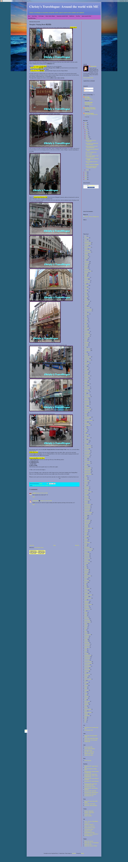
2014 (86, 124)
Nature (86, 515)
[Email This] (49, 483)
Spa (85, 610)
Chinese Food (87, 301)
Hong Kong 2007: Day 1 (89, 795)
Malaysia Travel (88, 472)
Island (86, 421)
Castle (86, 290)
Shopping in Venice (88, 830)
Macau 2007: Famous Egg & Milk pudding (91, 801)
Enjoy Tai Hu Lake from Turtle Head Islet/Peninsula (92, 147)
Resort (86, 579)
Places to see (87, 556)
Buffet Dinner (87, 277)
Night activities (87, 520)
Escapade (86, 337)
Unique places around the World (62, 16)
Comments (87, 90)
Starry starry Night (89, 102)
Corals (86, 312)
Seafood (86, 593)
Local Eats (87, 448)
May (87, 133)
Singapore (86, 602)
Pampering (87, 536)
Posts (86, 88)
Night (86, 518)
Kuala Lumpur (87, 437)
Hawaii (86, 385)
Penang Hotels (87, 542)
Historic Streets (87, 396)
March (87, 137)
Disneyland (87, 328)
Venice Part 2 (87, 823)
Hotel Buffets (87, 407)
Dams (86, 323)
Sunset (86, 628)
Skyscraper (87, 606)
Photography (87, 553)
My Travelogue (41, 16)
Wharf (86, 710)
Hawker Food (87, 387)
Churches (86, 304)
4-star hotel (87, 237)
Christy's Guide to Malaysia (50, 16)
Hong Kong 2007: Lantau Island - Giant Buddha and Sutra (91, 784)
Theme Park (87, 642)
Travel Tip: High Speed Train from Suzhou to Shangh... (91, 167)
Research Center (88, 575)
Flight (86, 361)
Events (86, 341)
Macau (86, 464)
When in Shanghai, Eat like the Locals (91, 162)
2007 (86, 179)
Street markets (87, 620)
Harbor (86, 382)
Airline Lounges (88, 247)
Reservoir (86, 577)
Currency (86, 321)
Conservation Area (88, 310)
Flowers (86, 364)
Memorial (86, 490)
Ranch (86, 568)
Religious (86, 572)
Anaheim (86, 253)
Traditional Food (88, 655)
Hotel (86, 406)
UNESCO (86, 675)
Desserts (86, 325)
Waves (86, 706)
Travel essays (87, 660)
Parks (86, 537)
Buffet (86, 275)
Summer (86, 625)
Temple (86, 639)
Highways (86, 390)
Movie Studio (87, 499)
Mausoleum (87, 487)
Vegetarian (87, 690)
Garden (86, 369)
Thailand (86, 641)
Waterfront (87, 704)
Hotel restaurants (88, 409)
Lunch (86, 458)
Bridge (86, 274)
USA (85, 683)
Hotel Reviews (71, 16)
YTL (85, 720)
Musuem (86, 502)
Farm (86, 352)
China (36, 485)
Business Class (87, 280)
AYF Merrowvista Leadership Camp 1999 (91, 728)
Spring (86, 614)
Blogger (82, 853)
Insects (86, 415)
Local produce (87, 450)
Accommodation (88, 244)
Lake (85, 439)
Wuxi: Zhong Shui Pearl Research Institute (92, 149)
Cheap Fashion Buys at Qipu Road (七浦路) (92, 159)
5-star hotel (87, 241)
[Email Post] (47, 483)
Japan (86, 428)
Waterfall (86, 703)
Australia (86, 264)
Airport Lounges (88, 252)
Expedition (87, 342)
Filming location (88, 356)
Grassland (86, 377)
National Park (87, 509)
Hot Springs (87, 404)
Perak (86, 545)
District (86, 329)
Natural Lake (87, 510)
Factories (86, 345)
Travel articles (87, 658)
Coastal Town (87, 307)
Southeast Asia (87, 609)
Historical (86, 398)
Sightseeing (87, 601)
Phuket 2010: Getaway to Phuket (91, 845)
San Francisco (87, 588)
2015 (86, 122)
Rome (86, 587)
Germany (86, 372)
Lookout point (87, 455)
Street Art (86, 617)
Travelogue (87, 671)
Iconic (86, 414)
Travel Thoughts (88, 666)
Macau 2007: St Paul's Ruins (90, 803)
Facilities (86, 344)
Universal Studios (88, 679)
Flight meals (87, 363)
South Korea (87, 607)
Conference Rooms (88, 309)
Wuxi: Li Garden (89, 154)
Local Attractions (88, 447)
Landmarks (87, 441)
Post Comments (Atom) (39, 547)
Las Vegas (86, 442)
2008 (86, 177)
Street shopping (87, 622)
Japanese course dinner (89, 755)
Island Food (87, 423)
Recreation (87, 569)
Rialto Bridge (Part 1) (89, 835)
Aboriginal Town (88, 242)
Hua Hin (86, 412)
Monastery (86, 493)
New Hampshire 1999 (89, 730)
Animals (86, 255)
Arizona (86, 258)
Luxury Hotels (87, 461)
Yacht (86, 718)
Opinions (86, 529)
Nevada (86, 517)
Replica (86, 574)
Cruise (86, 317)
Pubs (85, 564)
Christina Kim (35, 500)
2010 (86, 174)
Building (86, 279)
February (88, 138)
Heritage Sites (87, 388)
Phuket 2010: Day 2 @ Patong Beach (92, 842)
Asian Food (87, 261)
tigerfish (34, 493)
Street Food (87, 618)
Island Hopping (87, 425)
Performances (87, 547)
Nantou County (87, 507)
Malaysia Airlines (88, 468)
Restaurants (87, 580)
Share (26, 730)
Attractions (87, 263)
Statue (86, 615)
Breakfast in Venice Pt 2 (89, 824)
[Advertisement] (54, 534)
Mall (85, 475)
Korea (86, 436)
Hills (85, 393)
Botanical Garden (88, 271)
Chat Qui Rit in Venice (89, 829)
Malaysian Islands (88, 474)
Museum (86, 501)
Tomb (86, 648)
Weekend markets (88, 709)
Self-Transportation (88, 595)
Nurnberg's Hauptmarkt (89, 811)
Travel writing (87, 669)
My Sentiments (87, 506)
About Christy (34, 16)
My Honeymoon (88, 504)
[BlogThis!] (51, 483)
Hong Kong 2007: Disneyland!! (90, 794)
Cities (38, 485)
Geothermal (87, 371)
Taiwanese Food (88, 634)
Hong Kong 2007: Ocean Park (90, 790)
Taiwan (86, 633)
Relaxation (87, 571)
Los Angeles (87, 456)
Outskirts (86, 531)
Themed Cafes (87, 644)
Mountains (86, 496)
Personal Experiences (89, 548)
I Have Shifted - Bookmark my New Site (91, 115)
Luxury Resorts (87, 463)
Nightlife (86, 525)
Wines (86, 717)
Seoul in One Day (88, 760)
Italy (85, 426)
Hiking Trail (87, 391)
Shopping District (88, 598)
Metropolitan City (88, 491)
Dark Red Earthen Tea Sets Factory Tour (91, 141)
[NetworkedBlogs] (91, 185)
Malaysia (86, 466)
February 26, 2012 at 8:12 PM (42, 493)
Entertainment (87, 334)
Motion (86, 495)
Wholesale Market (88, 712)
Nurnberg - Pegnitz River (89, 812)
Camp (86, 287)
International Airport (88, 420)
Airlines (86, 248)
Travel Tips (78, 16)
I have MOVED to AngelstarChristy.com (89, 98)
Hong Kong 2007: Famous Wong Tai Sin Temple (91, 779)
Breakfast (86, 272)
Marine (86, 479)
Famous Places (87, 348)
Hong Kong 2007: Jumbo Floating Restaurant (91, 789)
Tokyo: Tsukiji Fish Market (90, 748)
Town (86, 652)
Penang (86, 541)
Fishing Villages (88, 360)
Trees (86, 672)
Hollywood (87, 399)
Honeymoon (87, 401)
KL (85, 433)
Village (86, 693)
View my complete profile (88, 77)
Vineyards (86, 696)
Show (86, 599)
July (87, 129)
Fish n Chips (87, 358)
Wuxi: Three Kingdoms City (91, 152)
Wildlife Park (87, 715)
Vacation (86, 685)
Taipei (86, 631)
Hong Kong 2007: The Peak (90, 786)
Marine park (87, 480)
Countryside (87, 314)
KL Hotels (86, 434)
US (85, 680)
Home (29, 16)
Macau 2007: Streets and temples (91, 805)
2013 (86, 126)
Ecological (87, 333)
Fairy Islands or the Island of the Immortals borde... (92, 144)
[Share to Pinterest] (54, 483)
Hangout (86, 380)
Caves (86, 293)
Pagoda (86, 533)
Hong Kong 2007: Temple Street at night (91, 766)
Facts (85, 347)
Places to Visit (87, 558)
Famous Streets (42, 485)
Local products (87, 452)
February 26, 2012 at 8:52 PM (46, 500)
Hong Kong (87, 402)
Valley (86, 688)
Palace (86, 534)
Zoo (85, 722)
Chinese (86, 299)
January (87, 169)
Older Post (77, 545)
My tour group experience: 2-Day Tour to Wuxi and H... (92, 156)
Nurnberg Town (88, 814)
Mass (85, 485)
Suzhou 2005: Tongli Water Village (91, 738)
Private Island (87, 561)
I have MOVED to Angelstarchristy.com (88, 104)
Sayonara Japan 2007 (88, 747)
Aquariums (87, 256)
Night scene (87, 523)
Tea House (86, 637)
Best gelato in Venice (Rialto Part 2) (91, 834)
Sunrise (86, 626)
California (86, 285)
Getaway (86, 374)
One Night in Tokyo (88, 750)
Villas (86, 695)
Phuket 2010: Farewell (89, 841)
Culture (86, 320)
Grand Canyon (87, 375)
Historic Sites (87, 395)
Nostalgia (86, 526)
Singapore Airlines (88, 604)
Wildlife (86, 714)
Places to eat (87, 555)
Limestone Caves (88, 445)
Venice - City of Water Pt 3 (90, 826)
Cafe (85, 283)
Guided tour (87, 379)
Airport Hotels (87, 250)
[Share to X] (52, 483)
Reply (34, 496)
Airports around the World (86, 16)
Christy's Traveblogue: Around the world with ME (63, 6)
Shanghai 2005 (87, 741)
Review (86, 582)
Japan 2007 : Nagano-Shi (89, 751)
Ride (85, 583)
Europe (86, 339)
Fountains (86, 367)
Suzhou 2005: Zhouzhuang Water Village (91, 736)
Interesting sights (88, 417)
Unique (86, 677)
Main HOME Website (32, 18)
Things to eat (87, 647)
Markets (86, 482)
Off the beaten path (88, 528)
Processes (86, 563)
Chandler (86, 296)
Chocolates (87, 302)
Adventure (86, 245)
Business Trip (87, 282)
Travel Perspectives (88, 663)
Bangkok (86, 266)
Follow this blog (91, 187)
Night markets (87, 522)
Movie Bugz (87, 97)
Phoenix (86, 552)
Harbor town (87, 383)
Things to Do (87, 645)
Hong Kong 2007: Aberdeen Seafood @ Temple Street (91, 772)
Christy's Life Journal (89, 113)
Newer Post (32, 545)
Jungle (86, 431)
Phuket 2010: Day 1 (88, 844)
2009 (86, 175)
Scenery (86, 590)
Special (86, 612)
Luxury (86, 460)
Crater (86, 315)
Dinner (86, 326)
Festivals (86, 355)
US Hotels (86, 682)
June (87, 131)
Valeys (86, 687)
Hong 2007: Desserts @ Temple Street (91, 769)
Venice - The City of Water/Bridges (91, 821)
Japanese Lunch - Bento (89, 753)
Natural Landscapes (88, 512)
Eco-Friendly (87, 331)
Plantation (86, 560)
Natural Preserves (88, 514)
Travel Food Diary (88, 661)
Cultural (86, 318)
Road (85, 585)
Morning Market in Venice (90, 832)
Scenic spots (87, 591)
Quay (86, 566)
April (87, 135)
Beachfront (87, 269)
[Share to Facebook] (53, 483)
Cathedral (86, 291)
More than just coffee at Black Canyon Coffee (90, 109)
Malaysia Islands (88, 471)
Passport (86, 539)
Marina (86, 477)
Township (86, 653)
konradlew (74, 853)
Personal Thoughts (88, 550)
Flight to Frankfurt (88, 815)
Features (86, 353)
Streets (50, 485)
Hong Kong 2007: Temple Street (91, 774)
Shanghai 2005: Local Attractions (91, 740)
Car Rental (87, 288)
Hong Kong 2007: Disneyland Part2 (91, 792)
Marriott (86, 483)
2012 (86, 128)
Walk (85, 699)
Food (85, 366)
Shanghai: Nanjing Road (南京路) (92, 164)
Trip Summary (87, 674)
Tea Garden (87, 636)
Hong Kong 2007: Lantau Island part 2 (91, 782)
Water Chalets (87, 701)
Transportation (87, 656)
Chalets (86, 295)
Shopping (46, 485)
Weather (86, 707)
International (87, 418)
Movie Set (86, 498)
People (86, 544)
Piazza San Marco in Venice (90, 827)
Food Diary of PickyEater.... (90, 108)
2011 (86, 172)
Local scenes (87, 453)
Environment (87, 336)
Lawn (86, 444)
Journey (86, 429)
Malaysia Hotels (88, 469)
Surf (85, 629)
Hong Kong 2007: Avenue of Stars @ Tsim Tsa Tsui (91, 776)
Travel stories (87, 664)
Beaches (86, 267)
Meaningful (87, 488)
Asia (33, 485)
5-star (86, 239)
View (86, 691)
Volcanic (86, 698)
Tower (86, 650)
